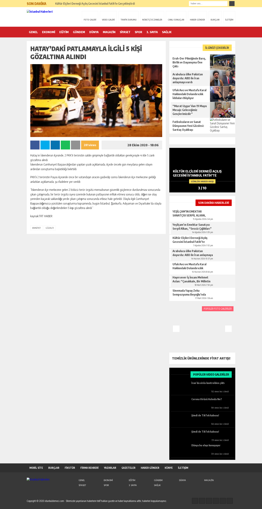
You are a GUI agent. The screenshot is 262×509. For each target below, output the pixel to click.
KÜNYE (169, 467)
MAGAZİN (109, 32)
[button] (50, 2)
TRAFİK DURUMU (128, 19)
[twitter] (209, 501)
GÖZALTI (50, 227)
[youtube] (230, 501)
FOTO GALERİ (90, 19)
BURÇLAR (215, 19)
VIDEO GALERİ (108, 19)
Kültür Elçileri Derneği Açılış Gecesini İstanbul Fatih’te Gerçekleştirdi (95, 3)
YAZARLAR (110, 467)
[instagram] (202, 501)
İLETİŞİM (229, 19)
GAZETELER (128, 467)
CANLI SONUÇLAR (176, 19)
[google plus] (216, 501)
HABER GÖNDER (197, 19)
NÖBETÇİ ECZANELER (152, 19)
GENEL (33, 32)
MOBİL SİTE (36, 467)
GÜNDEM (79, 32)
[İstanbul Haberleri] (50, 16)
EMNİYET (36, 227)
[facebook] (195, 501)
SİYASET (125, 32)
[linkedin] (223, 501)
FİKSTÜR (70, 467)
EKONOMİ (48, 32)
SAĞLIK (166, 32)
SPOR (138, 32)
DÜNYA (94, 32)
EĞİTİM (64, 32)
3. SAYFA (152, 32)
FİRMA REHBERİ (89, 467)
